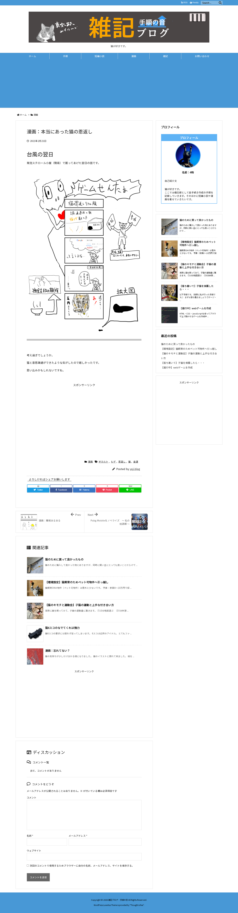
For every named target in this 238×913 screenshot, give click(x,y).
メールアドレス (78, 835)
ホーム (23, 114)
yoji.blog (135, 469)
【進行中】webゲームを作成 (195, 308)
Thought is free (136, 905)
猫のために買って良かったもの (64, 559)
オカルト (103, 461)
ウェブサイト (34, 850)
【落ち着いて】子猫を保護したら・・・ (197, 287)
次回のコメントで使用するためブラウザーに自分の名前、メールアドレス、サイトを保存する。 (82, 865)
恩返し (122, 461)
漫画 (36, 114)
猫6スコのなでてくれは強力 (62, 628)
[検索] (220, 3)
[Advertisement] (119, 83)
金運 (135, 461)
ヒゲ (113, 461)
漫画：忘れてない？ (57, 650)
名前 (30, 835)
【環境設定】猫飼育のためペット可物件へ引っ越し (76, 582)
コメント (31, 797)
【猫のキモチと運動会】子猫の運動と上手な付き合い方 (79, 605)
